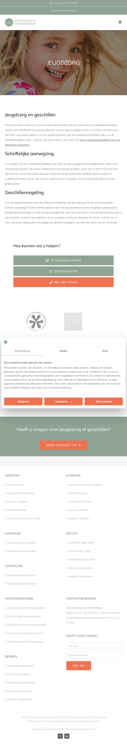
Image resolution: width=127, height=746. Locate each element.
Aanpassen (61, 401)
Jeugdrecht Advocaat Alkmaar (85, 484)
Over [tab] (105, 350)
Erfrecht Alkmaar (77, 493)
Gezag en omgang (17, 501)
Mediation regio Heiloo (80, 576)
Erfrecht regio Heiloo (79, 551)
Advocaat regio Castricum (21, 575)
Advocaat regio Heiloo (80, 567)
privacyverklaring (60, 387)
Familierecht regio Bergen (21, 682)
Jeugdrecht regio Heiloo (81, 542)
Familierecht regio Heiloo (81, 559)
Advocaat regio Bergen (20, 691)
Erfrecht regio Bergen (19, 674)
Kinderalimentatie (16, 510)
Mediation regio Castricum (21, 583)
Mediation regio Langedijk (21, 551)
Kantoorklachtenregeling (66, 729)
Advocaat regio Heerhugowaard (25, 633)
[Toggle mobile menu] (120, 22)
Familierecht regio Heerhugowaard (26, 624)
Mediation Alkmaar (78, 518)
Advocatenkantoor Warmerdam (42, 717)
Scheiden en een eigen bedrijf (23, 518)
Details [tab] (64, 350)
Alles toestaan (104, 401)
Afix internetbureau (98, 717)
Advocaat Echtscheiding (20, 493)
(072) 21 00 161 (69, 2)
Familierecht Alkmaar (79, 501)
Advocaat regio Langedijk (21, 542)
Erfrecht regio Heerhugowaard (24, 616)
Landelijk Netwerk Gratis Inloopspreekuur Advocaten (76, 721)
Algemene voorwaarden (43, 729)
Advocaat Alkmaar (78, 510)
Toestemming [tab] (22, 350)
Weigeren (23, 401)
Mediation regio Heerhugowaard (25, 641)
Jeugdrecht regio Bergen (20, 665)
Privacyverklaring (87, 729)
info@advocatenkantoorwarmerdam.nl (87, 617)
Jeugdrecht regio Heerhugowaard (25, 607)
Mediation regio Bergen (20, 699)
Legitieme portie (16, 484)
